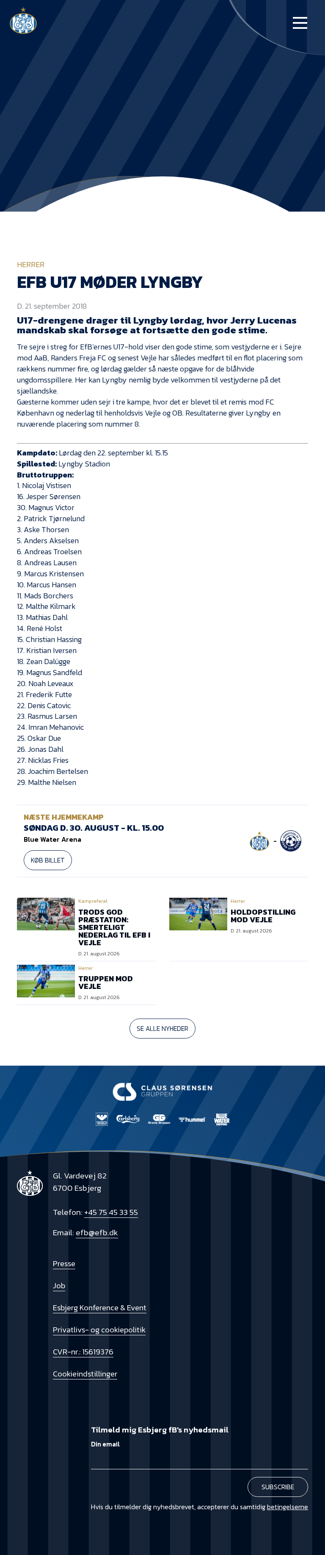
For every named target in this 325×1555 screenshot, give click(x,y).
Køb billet (48, 860)
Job (59, 1285)
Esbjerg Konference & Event (99, 1307)
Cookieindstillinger (85, 1373)
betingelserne (287, 1507)
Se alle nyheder (162, 1028)
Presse (64, 1263)
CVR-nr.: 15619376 (83, 1351)
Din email (105, 1444)
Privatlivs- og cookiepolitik (99, 1329)
